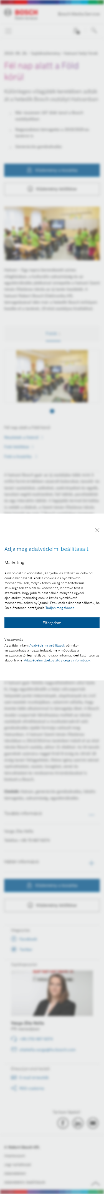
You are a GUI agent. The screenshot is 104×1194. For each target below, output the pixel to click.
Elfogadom (52, 622)
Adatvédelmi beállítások (47, 645)
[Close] (97, 531)
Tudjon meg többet (59, 608)
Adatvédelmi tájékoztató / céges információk (57, 660)
